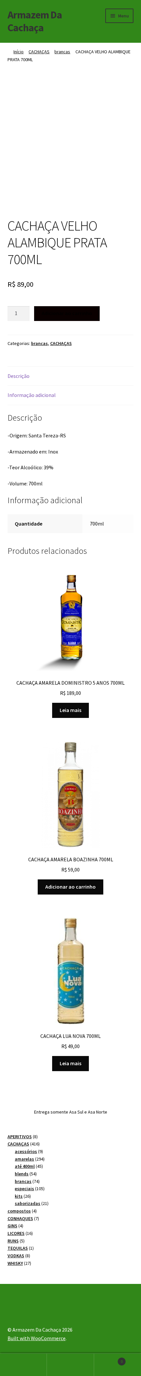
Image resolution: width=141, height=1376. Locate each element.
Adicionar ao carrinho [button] (70, 886)
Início (18, 52)
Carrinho (108, 1359)
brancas (62, 52)
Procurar (70, 1365)
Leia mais (70, 710)
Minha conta (23, 1365)
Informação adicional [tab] (32, 395)
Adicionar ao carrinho (67, 313)
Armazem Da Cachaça (35, 21)
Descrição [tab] (19, 376)
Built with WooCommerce (37, 1338)
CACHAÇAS (39, 52)
